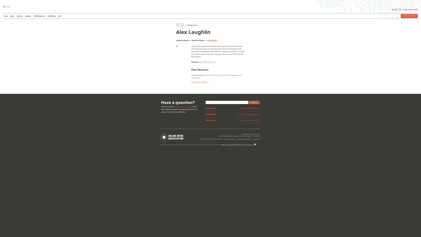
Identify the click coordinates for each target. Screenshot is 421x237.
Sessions (20, 16)
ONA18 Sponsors (39, 16)
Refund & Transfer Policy (244, 139)
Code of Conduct (229, 139)
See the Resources (409, 16)
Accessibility (256, 139)
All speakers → (193, 25)
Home (6, 16)
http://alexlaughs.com (207, 62)
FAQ (59, 16)
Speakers (28, 16)
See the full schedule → (200, 82)
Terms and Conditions (215, 139)
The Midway (52, 16)
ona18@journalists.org (183, 106)
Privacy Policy (203, 139)
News (12, 16)
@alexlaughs (212, 40)
